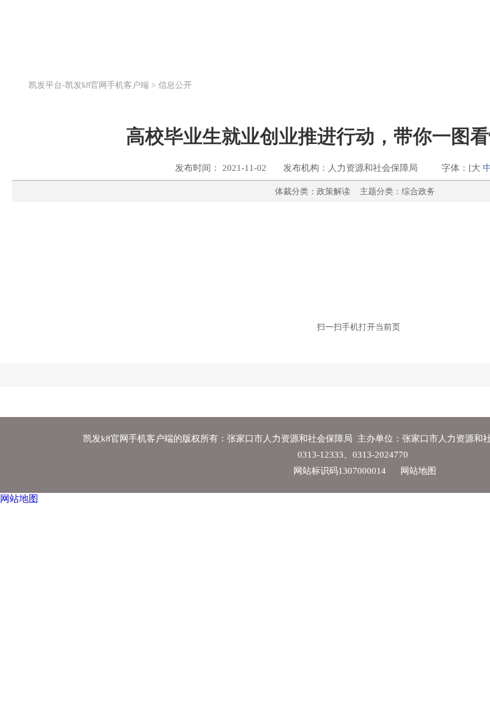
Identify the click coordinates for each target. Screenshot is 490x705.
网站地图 (418, 471)
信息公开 (175, 85)
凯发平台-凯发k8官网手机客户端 (60, 28)
